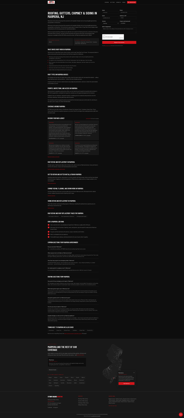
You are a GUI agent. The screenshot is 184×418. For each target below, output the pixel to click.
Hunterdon (62, 380)
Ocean (50, 382)
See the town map (113, 405)
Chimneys (118, 2)
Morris (72, 377)
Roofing (107, 2)
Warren (83, 377)
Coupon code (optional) (125, 21)
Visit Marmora (126, 383)
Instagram (55, 407)
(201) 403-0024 (107, 45)
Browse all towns (52, 369)
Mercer (75, 380)
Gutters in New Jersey (83, 400)
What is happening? (106, 26)
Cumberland (81, 382)
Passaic (66, 377)
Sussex (77, 377)
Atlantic (50, 385)
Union (50, 380)
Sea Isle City (90, 330)
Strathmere (51, 330)
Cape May (57, 385)
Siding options (51, 208)
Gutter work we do (52, 183)
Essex (61, 377)
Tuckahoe (75, 330)
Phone (121, 10)
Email (103, 15)
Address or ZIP (123, 15)
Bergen (50, 377)
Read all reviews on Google (53, 156)
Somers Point (67, 330)
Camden (62, 382)
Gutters (112, 2)
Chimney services (51, 195)
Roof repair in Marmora (54, 216)
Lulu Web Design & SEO (95, 415)
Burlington (56, 382)
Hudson (55, 377)
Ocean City (58, 330)
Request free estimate (119, 42)
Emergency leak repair (81, 216)
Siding (123, 2)
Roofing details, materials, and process (56, 169)
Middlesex (69, 380)
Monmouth (81, 380)
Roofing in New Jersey (83, 398)
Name (103, 10)
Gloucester (69, 382)
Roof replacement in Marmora (67, 216)
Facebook (50, 407)
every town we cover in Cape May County (73, 333)
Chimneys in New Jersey (83, 402)
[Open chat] (181, 415)
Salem (75, 382)
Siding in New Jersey (82, 404)
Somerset (56, 380)
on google (62, 138)
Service (104, 21)
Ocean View (81, 330)
